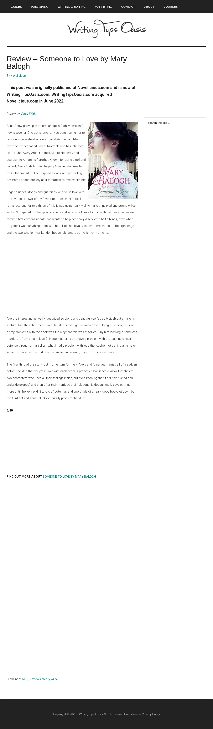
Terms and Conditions (123, 714)
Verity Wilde (28, 114)
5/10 (25, 679)
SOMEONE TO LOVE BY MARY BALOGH (69, 476)
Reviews (35, 679)
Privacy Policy (151, 714)
